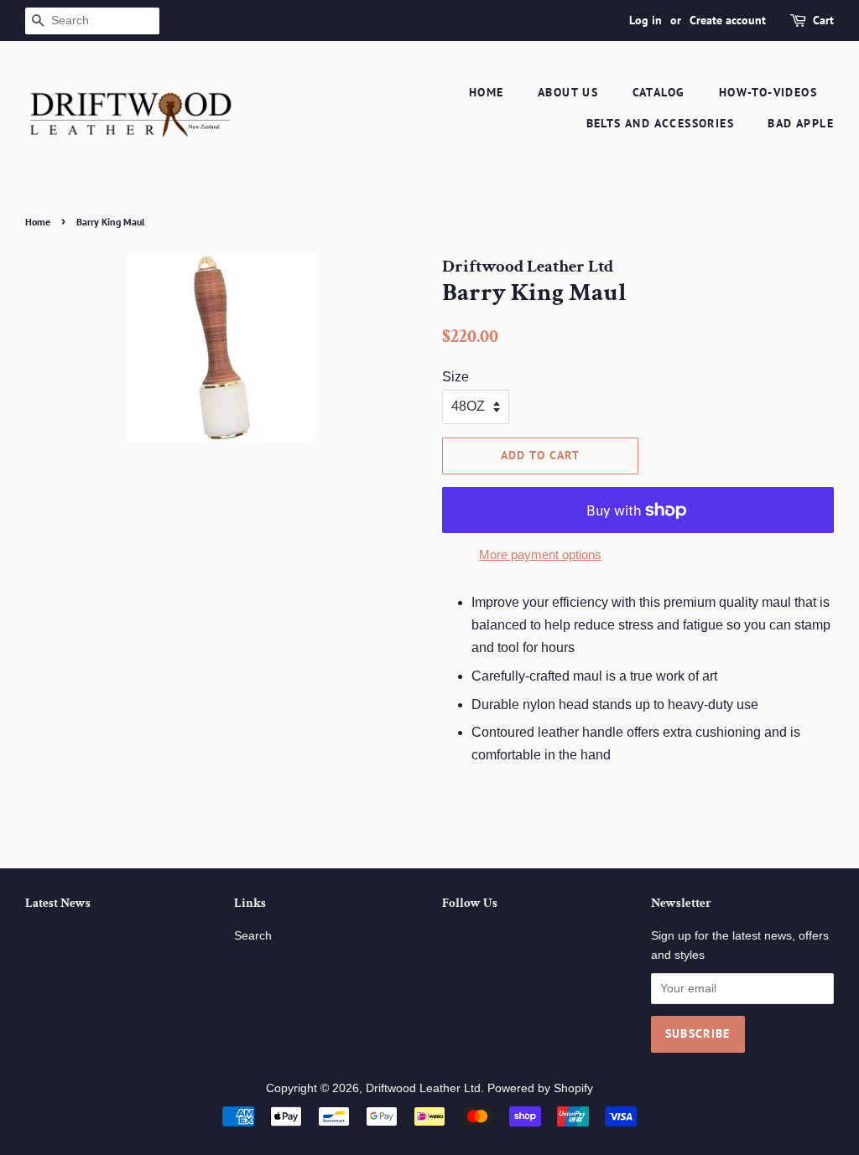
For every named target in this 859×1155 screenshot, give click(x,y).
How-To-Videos (768, 92)
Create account (728, 20)
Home (486, 92)
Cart (823, 20)
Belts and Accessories (660, 123)
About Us (568, 92)
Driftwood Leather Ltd (423, 1088)
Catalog (659, 92)
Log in (645, 20)
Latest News (58, 903)
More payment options (540, 554)
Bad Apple (801, 123)
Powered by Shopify (540, 1088)
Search (253, 936)
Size (455, 377)
